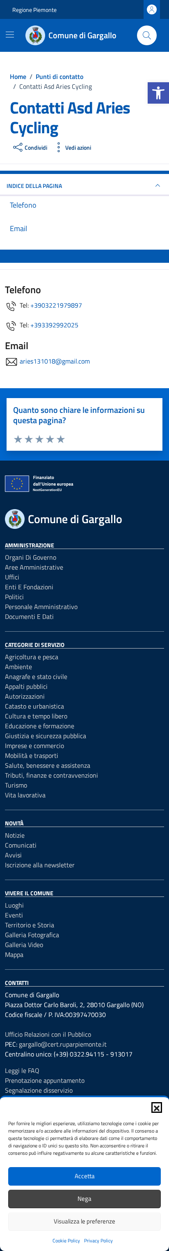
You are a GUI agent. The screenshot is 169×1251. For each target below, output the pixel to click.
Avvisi (13, 855)
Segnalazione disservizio (39, 1090)
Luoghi (14, 905)
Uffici (12, 577)
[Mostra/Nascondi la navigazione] (10, 34)
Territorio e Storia (29, 925)
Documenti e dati (29, 616)
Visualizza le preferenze (84, 1221)
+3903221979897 (56, 305)
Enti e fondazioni (29, 587)
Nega (84, 1198)
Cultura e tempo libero (36, 716)
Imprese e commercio (34, 746)
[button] (158, 93)
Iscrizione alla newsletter (40, 865)
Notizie (15, 835)
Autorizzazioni (25, 696)
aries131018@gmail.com (55, 361)
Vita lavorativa (25, 795)
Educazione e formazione (39, 726)
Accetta (85, 1176)
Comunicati (21, 845)
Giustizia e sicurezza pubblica (45, 736)
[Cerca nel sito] (147, 35)
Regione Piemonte (34, 9)
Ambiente (18, 667)
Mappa (14, 954)
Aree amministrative (34, 567)
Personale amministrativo (41, 607)
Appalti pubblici (26, 686)
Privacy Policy (98, 1240)
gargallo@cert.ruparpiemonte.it (63, 1044)
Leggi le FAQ (22, 1070)
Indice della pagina (34, 185)
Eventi (14, 915)
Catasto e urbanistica (34, 706)
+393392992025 (54, 325)
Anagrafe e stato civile (36, 676)
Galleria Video (24, 945)
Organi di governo (30, 557)
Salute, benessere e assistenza (47, 765)
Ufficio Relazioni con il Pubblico (48, 1034)
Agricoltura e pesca (31, 657)
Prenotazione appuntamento (44, 1080)
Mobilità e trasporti (31, 755)
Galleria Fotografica (32, 935)
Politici (14, 597)
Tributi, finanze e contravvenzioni (51, 775)
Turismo (16, 785)
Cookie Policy (66, 1240)
